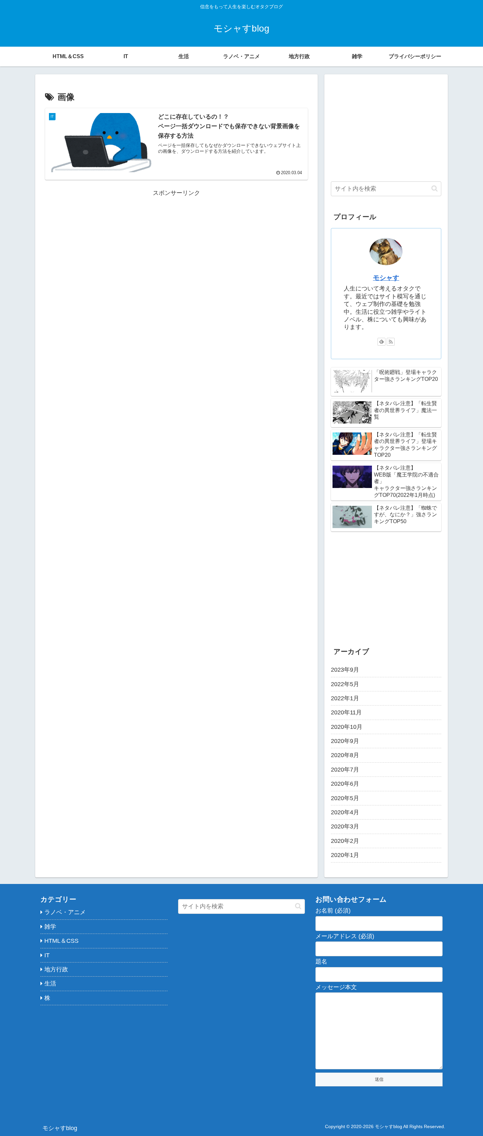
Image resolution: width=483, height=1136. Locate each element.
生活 (50, 983)
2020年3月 (345, 826)
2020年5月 (345, 798)
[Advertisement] (176, 244)
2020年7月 (345, 769)
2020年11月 (346, 712)
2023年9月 (345, 669)
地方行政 (56, 969)
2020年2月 (345, 841)
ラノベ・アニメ (65, 912)
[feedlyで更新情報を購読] (381, 342)
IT (47, 955)
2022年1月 (345, 698)
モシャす (386, 277)
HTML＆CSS (61, 941)
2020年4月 (345, 812)
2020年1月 (345, 855)
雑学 (50, 926)
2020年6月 (345, 783)
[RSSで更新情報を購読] (391, 342)
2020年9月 (345, 741)
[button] (434, 188)
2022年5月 (345, 684)
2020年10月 (346, 726)
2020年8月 (345, 755)
